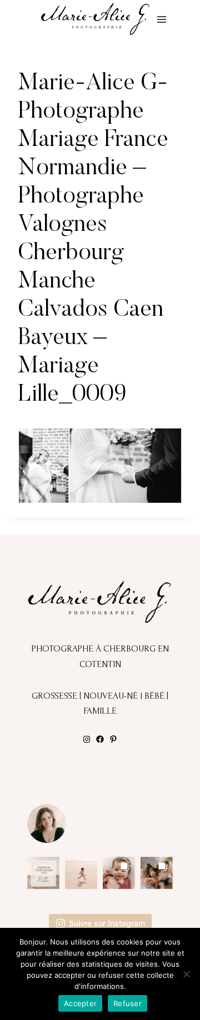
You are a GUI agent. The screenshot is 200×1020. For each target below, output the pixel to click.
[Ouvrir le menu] (161, 19)
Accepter (80, 1003)
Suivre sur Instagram (107, 923)
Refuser (127, 1003)
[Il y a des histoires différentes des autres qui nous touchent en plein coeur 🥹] (119, 873)
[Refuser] (186, 973)
